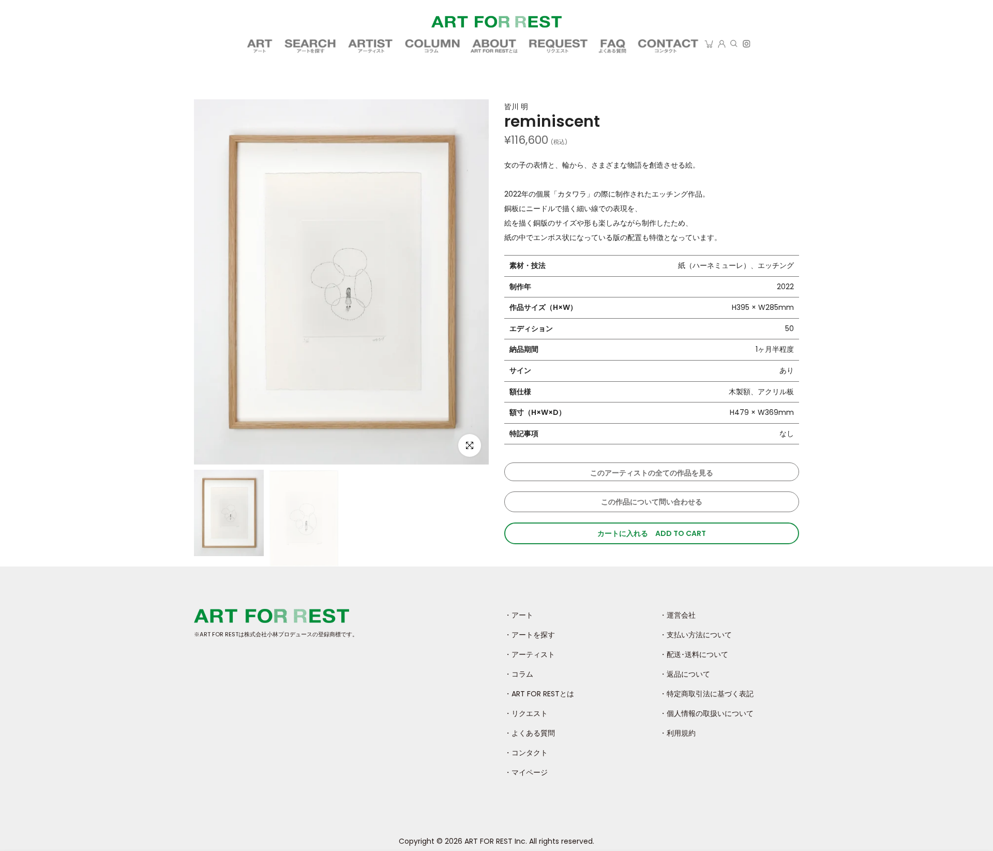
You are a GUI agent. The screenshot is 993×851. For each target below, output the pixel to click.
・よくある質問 (529, 733)
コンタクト (668, 47)
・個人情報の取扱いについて (706, 713)
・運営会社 (677, 615)
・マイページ (526, 772)
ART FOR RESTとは (495, 47)
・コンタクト (526, 753)
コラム (432, 47)
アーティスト (371, 47)
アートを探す (310, 47)
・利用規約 (677, 733)
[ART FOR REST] (496, 22)
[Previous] (201, 560)
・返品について (684, 674)
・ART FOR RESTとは (539, 694)
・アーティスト (529, 654)
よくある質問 (613, 47)
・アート (518, 615)
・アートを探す (529, 635)
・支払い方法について (695, 635)
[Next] (481, 560)
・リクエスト (526, 713)
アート (259, 47)
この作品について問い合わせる (651, 502)
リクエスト (559, 47)
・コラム (518, 674)
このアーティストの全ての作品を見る (651, 473)
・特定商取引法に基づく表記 (706, 694)
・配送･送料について (693, 654)
